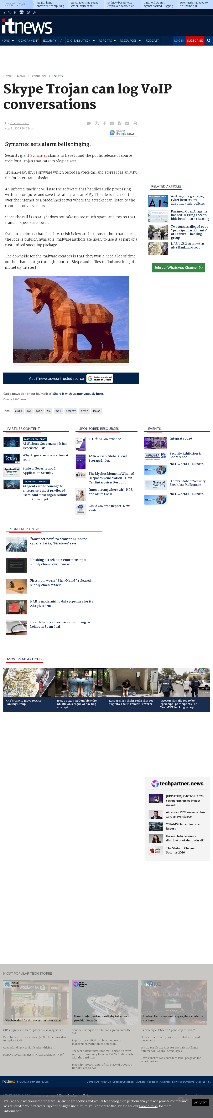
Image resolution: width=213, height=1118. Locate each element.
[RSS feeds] (35, 12)
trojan (96, 410)
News (21, 76)
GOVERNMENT (28, 40)
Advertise (165, 1081)
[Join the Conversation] (89, 123)
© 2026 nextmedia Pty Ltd (33, 1081)
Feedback (152, 1081)
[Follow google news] (121, 132)
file (49, 410)
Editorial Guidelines (124, 1081)
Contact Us (93, 1081)
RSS (209, 1081)
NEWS (5, 40)
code (39, 410)
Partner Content (23, 428)
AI (62, 40)
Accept (200, 1102)
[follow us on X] (9, 12)
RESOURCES (128, 40)
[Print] (134, 123)
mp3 (58, 410)
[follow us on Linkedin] (3, 12)
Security (57, 76)
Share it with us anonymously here (78, 393)
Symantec (38, 156)
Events (154, 428)
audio (18, 410)
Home (7, 76)
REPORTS (105, 40)
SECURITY (50, 40)
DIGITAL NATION (78, 40)
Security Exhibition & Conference (185, 456)
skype (84, 410)
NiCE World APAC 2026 (187, 465)
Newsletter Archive (183, 1081)
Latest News (15, 4)
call (29, 410)
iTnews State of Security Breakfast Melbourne (188, 484)
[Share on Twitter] (97, 123)
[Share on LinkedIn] (112, 123)
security (71, 410)
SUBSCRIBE (195, 40)
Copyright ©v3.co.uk (14, 399)
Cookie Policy (148, 1106)
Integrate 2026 (181, 439)
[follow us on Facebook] (15, 12)
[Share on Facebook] (105, 123)
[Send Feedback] (119, 123)
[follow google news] (21, 12)
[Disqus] (71, 770)
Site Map (200, 1081)
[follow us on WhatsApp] (28, 12)
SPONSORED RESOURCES (99, 428)
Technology (38, 76)
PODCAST (152, 40)
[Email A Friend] (127, 123)
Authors (140, 1081)
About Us (106, 1081)
